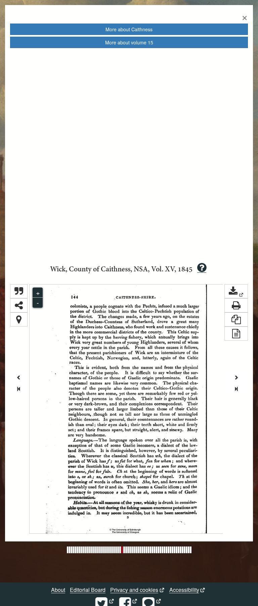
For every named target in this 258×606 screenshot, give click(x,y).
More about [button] (129, 29)
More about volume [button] (129, 42)
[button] (236, 291)
